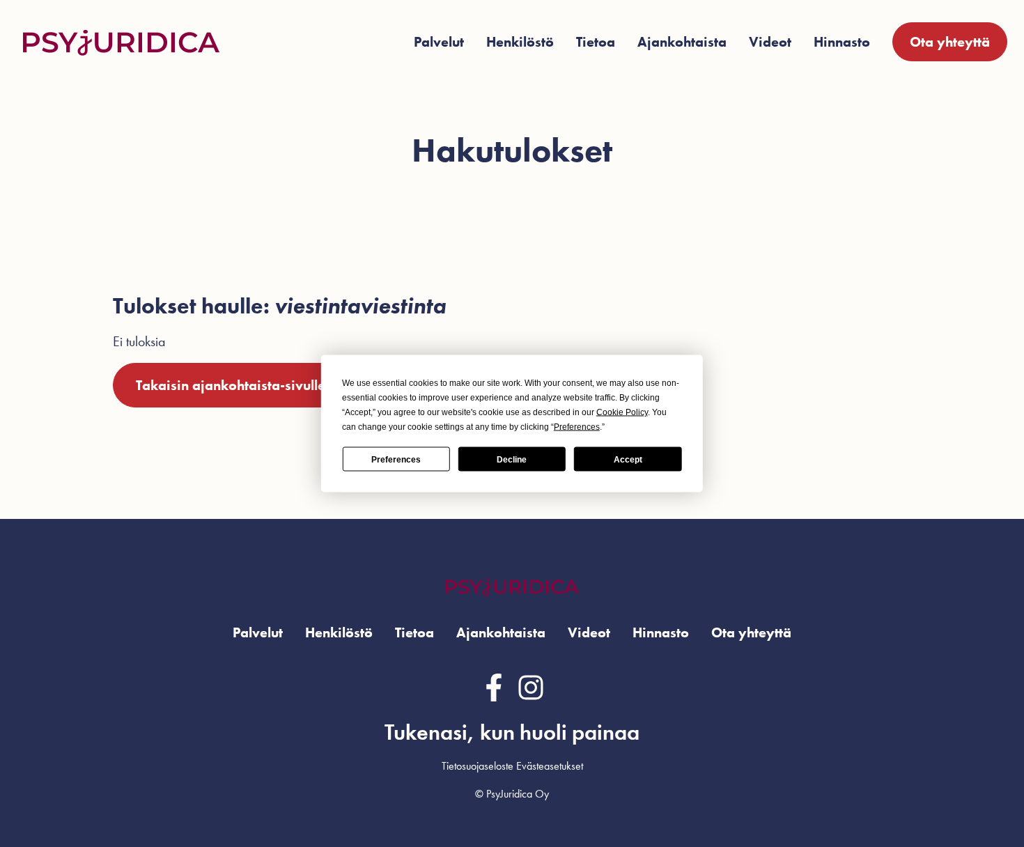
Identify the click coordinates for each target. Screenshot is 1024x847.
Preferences (396, 459)
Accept (628, 459)
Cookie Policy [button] (622, 412)
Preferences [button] (577, 427)
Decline (512, 459)
